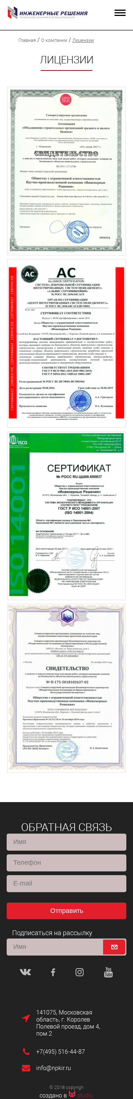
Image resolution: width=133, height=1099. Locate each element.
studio (85, 1095)
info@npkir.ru (53, 1068)
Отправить (66, 910)
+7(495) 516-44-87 (60, 1051)
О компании (54, 40)
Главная (27, 40)
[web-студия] (72, 1095)
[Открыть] (66, 171)
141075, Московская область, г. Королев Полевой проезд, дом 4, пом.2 (68, 1023)
